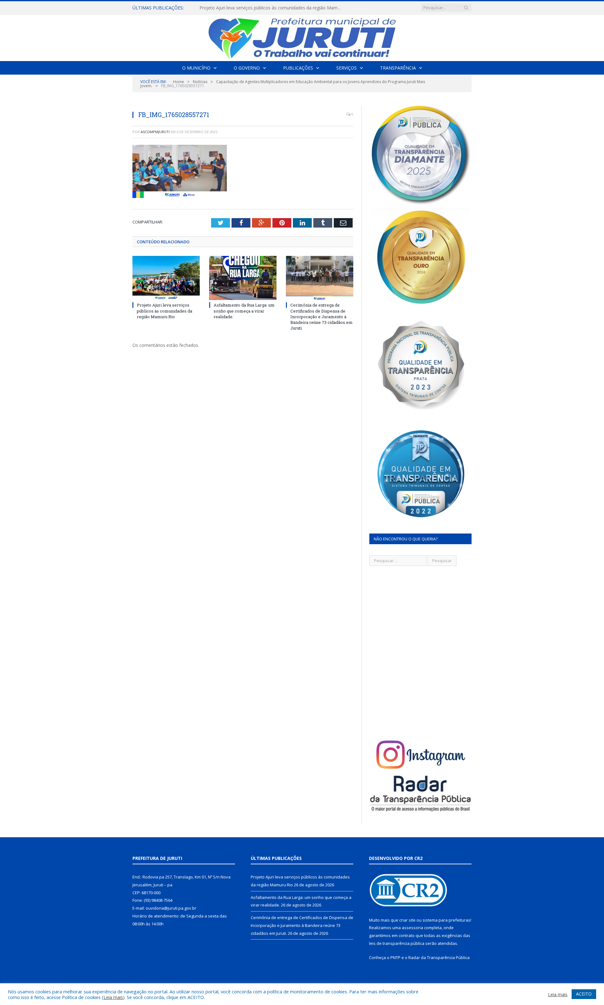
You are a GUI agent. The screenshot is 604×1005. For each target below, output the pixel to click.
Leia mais (113, 997)
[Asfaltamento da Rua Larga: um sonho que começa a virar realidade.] (243, 278)
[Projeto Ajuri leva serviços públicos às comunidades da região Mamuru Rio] (166, 278)
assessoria (412, 927)
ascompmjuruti (155, 131)
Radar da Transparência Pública (439, 957)
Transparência (398, 68)
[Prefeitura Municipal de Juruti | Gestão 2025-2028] (302, 36)
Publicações (298, 68)
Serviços (346, 68)
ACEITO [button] (584, 994)
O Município (196, 68)
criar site (407, 920)
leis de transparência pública (396, 943)
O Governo (247, 68)
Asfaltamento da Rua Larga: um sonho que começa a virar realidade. (269, 8)
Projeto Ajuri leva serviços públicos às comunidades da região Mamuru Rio (164, 310)
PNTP (395, 957)
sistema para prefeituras (446, 920)
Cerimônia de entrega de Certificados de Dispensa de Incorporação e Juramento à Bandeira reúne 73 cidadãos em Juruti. (321, 316)
